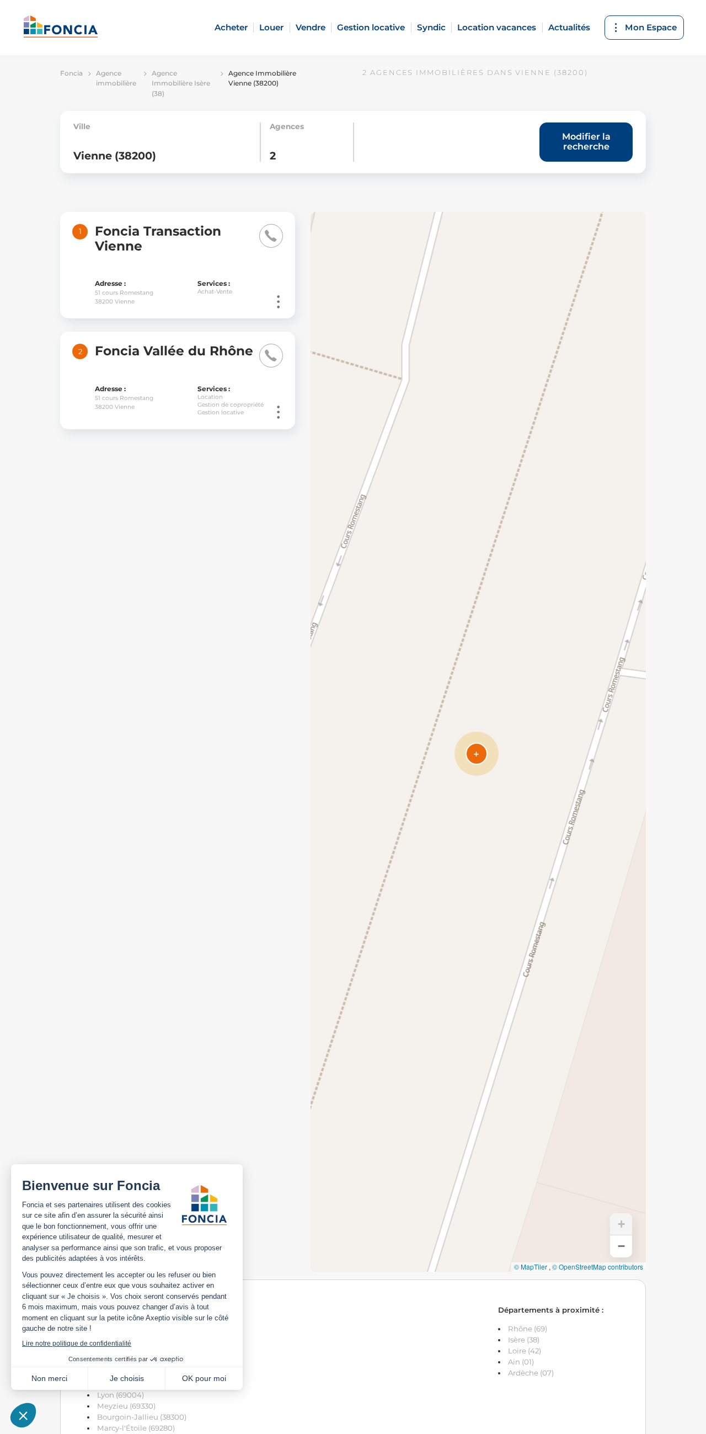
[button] (476, 753)
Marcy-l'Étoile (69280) (136, 1428)
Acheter (231, 27)
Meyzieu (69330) (126, 1405)
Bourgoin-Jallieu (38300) (141, 1416)
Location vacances (496, 27)
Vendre (310, 27)
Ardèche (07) (531, 1372)
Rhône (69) (527, 1328)
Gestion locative (371, 27)
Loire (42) (524, 1350)
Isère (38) (523, 1339)
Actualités (569, 27)
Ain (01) (521, 1361)
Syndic (431, 27)
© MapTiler (530, 1266)
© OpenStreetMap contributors (597, 1266)
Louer (271, 27)
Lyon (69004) (120, 1394)
